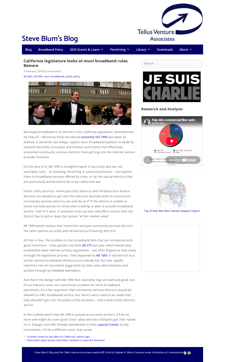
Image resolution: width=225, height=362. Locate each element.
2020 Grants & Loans (84, 49)
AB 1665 (101, 255)
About (183, 49)
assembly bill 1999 (94, 137)
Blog (28, 49)
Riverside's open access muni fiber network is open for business (66, 340)
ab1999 (38, 76)
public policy (72, 76)
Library (141, 49)
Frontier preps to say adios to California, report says (58, 336)
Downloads (165, 49)
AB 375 (87, 245)
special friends (108, 324)
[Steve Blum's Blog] (170, 22)
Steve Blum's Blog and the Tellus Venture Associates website (67, 352)
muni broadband (54, 76)
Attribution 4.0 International (167, 352)
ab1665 (28, 76)
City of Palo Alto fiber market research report (172, 211)
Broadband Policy (50, 49)
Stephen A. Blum (123, 352)
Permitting (118, 49)
